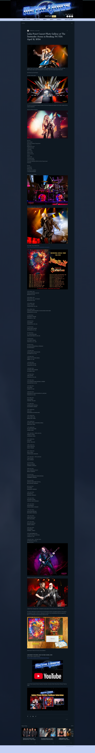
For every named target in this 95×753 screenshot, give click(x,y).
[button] (71, 23)
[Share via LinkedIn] (33, 716)
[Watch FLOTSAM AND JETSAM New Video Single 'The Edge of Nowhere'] (30, 732)
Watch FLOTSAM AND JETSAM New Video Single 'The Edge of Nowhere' (29, 739)
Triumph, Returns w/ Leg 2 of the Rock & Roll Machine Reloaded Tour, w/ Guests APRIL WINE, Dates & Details (47, 739)
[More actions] (67, 30)
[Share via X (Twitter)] (30, 716)
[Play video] (47, 699)
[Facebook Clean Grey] (70, 16)
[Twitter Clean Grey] (72, 16)
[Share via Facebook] (27, 716)
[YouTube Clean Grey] (67, 16)
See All (72, 725)
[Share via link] (35, 716)
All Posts (23, 23)
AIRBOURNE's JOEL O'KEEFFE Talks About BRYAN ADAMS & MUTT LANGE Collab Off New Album (65, 739)
